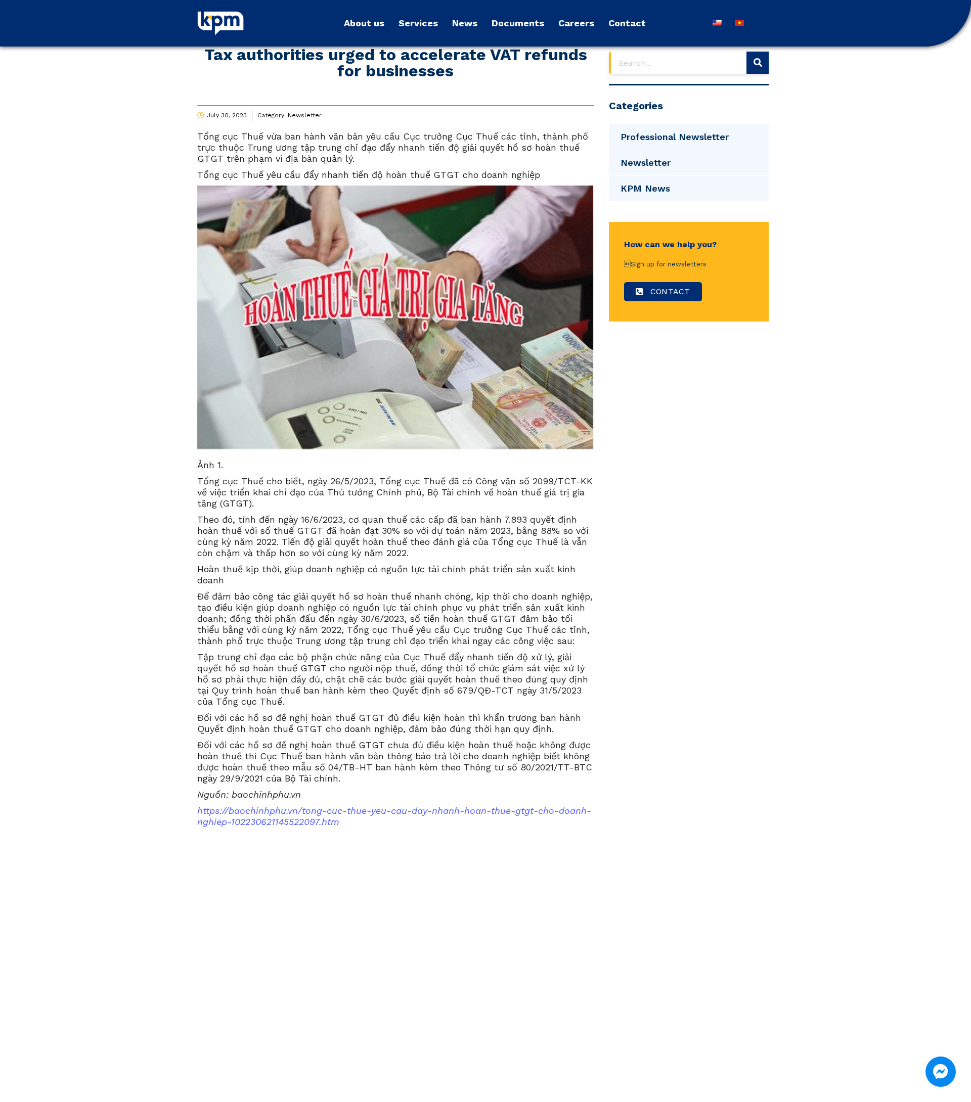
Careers (576, 23)
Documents (518, 23)
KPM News (645, 188)
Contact (627, 23)
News (464, 23)
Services (418, 23)
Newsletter (305, 115)
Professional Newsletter (675, 136)
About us (364, 23)
